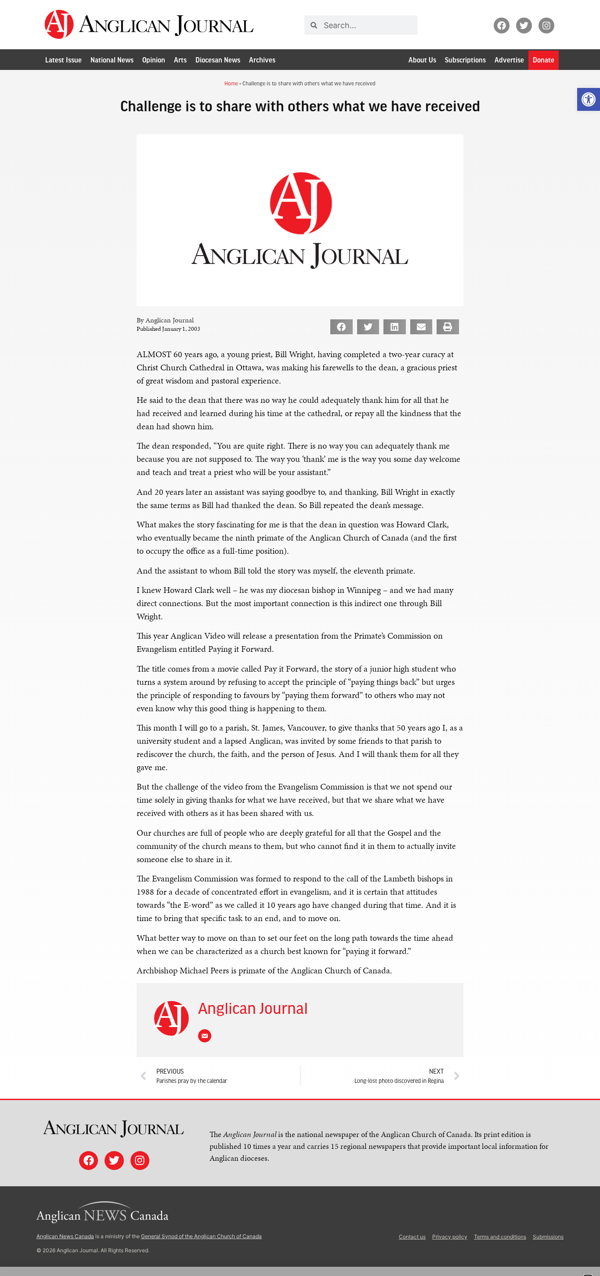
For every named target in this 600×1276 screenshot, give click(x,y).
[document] (300, 638)
